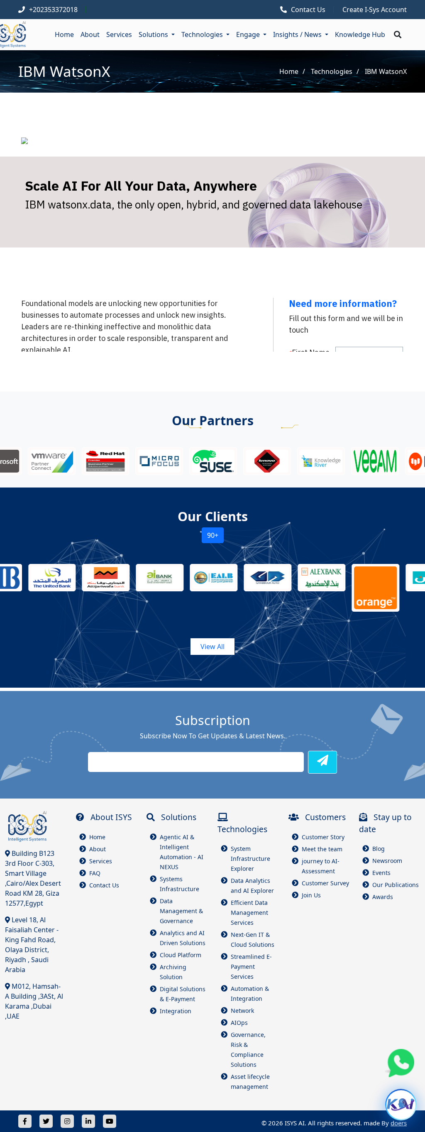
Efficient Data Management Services (249, 912)
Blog (378, 849)
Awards (382, 897)
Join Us (311, 895)
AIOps (239, 1023)
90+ (212, 535)
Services (119, 34)
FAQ (94, 873)
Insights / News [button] (298, 34)
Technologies (331, 71)
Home (64, 34)
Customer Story (323, 837)
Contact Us (308, 9)
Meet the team (322, 849)
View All (212, 646)
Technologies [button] (203, 34)
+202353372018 (53, 9)
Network (242, 1010)
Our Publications (395, 885)
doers (399, 1123)
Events (381, 873)
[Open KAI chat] (401, 1104)
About (90, 34)
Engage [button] (248, 34)
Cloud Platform (180, 955)
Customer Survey (325, 883)
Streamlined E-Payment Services (251, 966)
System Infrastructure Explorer (250, 858)
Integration (175, 1011)
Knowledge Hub (360, 34)
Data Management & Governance (181, 911)
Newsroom (387, 861)
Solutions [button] (154, 34)
